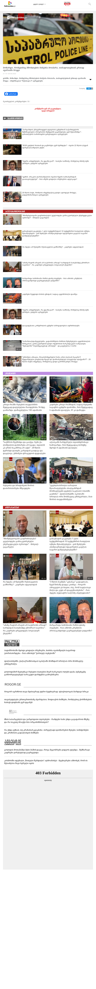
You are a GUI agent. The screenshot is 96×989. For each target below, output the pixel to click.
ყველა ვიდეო (38, 4)
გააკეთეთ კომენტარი (15, 118)
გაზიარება (12, 94)
